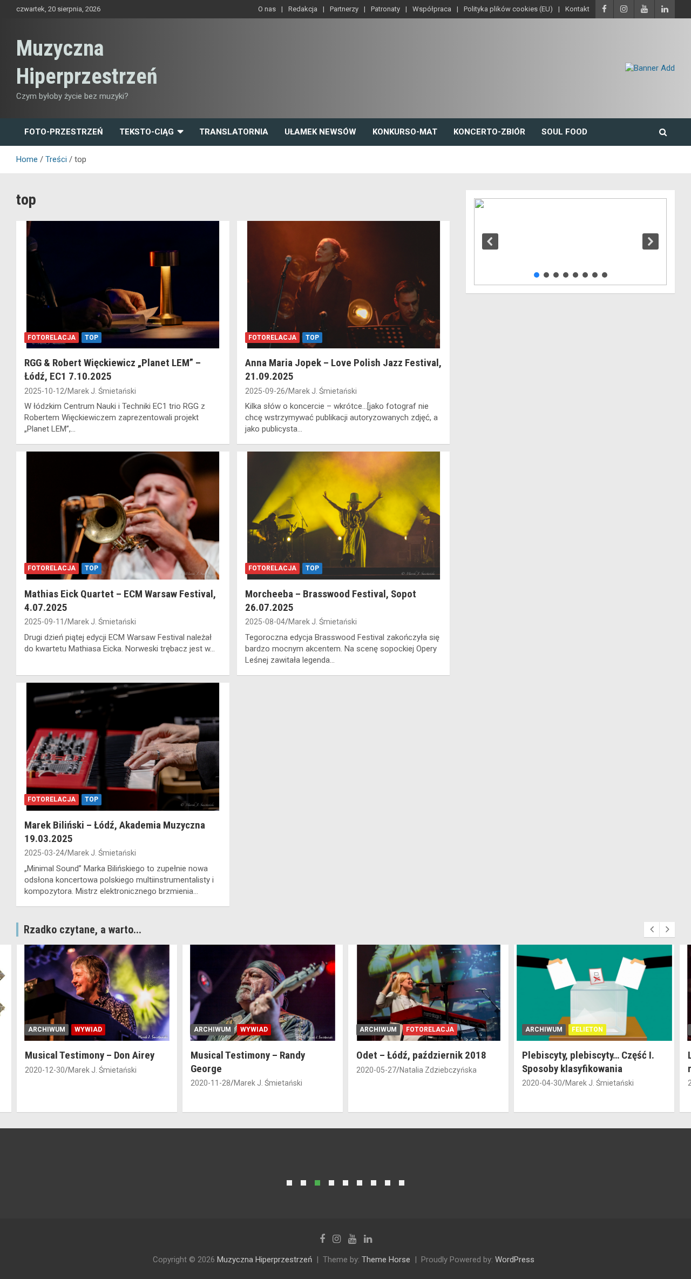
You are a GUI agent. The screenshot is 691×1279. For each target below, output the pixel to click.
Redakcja (302, 9)
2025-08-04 (265, 621)
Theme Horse (386, 1259)
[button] (490, 241)
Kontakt (577, 9)
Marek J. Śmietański (101, 391)
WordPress (514, 1259)
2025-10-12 (44, 391)
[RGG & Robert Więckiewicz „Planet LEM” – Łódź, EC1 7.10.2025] (123, 284)
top (91, 337)
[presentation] (651, 929)
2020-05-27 (376, 1070)
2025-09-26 (265, 391)
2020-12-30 (45, 1070)
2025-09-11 (44, 621)
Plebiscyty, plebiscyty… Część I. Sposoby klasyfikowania (588, 1062)
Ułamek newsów (320, 132)
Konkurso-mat (404, 132)
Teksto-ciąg (146, 132)
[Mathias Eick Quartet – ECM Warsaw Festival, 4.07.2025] (123, 516)
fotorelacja (52, 337)
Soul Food (564, 132)
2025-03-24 (44, 853)
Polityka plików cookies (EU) (508, 9)
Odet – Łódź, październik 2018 (421, 1055)
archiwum (46, 1029)
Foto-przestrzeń (63, 132)
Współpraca (431, 9)
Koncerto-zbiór (489, 132)
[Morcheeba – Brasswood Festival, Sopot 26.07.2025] (343, 516)
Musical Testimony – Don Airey (89, 1055)
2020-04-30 (542, 1083)
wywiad (88, 1029)
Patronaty (385, 9)
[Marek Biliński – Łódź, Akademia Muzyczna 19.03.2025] (123, 746)
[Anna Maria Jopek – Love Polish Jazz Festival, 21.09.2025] (343, 284)
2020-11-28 (211, 1083)
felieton (587, 1029)
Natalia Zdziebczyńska (438, 1070)
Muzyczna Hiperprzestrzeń (264, 1259)
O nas (267, 9)
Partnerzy (344, 9)
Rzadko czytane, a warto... (82, 929)
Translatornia (233, 132)
